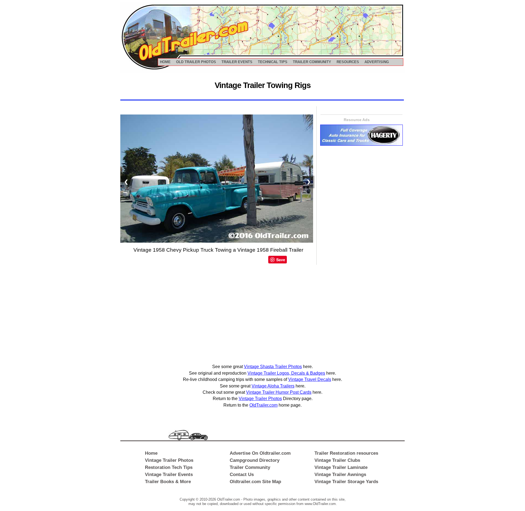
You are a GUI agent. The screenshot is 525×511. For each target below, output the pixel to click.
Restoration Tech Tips (168, 467)
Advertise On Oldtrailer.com (260, 453)
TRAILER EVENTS (236, 62)
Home (151, 453)
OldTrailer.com (263, 405)
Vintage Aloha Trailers (273, 386)
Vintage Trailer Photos (260, 398)
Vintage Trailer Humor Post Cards (278, 392)
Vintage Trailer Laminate (341, 467)
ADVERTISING (376, 62)
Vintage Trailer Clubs (337, 460)
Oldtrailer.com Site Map (255, 481)
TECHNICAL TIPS (272, 62)
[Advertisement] (342, 233)
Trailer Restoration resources (346, 453)
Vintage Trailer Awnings (340, 474)
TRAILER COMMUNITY (312, 62)
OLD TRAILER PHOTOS (196, 62)
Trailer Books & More (168, 481)
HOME (165, 62)
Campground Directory (254, 460)
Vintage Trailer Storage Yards (346, 481)
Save (280, 259)
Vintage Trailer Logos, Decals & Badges (286, 373)
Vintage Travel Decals (309, 379)
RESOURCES (348, 62)
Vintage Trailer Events (169, 474)
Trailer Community (250, 467)
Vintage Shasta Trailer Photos (273, 366)
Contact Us (242, 474)
